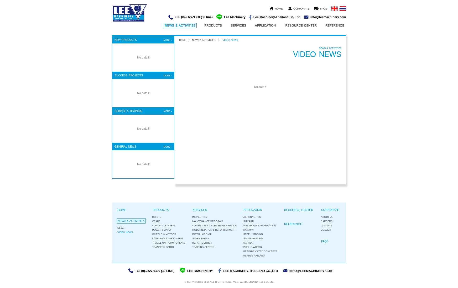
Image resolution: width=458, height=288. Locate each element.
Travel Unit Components (169, 242)
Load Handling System (167, 238)
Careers (327, 221)
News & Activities (203, 40)
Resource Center (298, 210)
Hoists (156, 217)
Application (253, 210)
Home (122, 210)
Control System (163, 225)
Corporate (330, 210)
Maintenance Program (207, 221)
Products (160, 210)
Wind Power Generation (259, 225)
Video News (125, 232)
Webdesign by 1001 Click (256, 282)
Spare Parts (200, 238)
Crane (156, 221)
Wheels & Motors (164, 234)
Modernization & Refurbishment (214, 230)
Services (200, 210)
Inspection (199, 217)
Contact (326, 225)
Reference (293, 224)
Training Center (203, 247)
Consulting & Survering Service (214, 225)
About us (327, 217)
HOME (182, 40)
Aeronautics (252, 217)
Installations (201, 234)
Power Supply (162, 230)
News (121, 228)
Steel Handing (253, 234)
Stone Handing (253, 238)
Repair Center (202, 242)
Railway (248, 230)
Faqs (324, 241)
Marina (248, 242)
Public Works (252, 247)
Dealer (326, 230)
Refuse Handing (254, 255)
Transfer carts (163, 247)
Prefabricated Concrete (260, 251)
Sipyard (248, 221)
